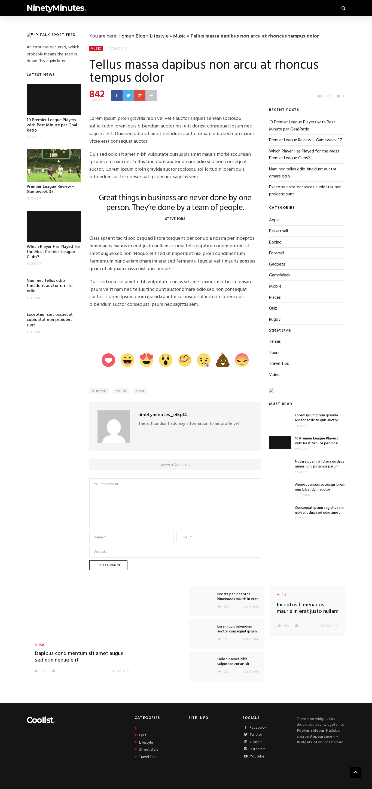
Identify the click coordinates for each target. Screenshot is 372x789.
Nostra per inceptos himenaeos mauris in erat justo (237, 599)
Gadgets (277, 264)
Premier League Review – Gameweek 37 (51, 189)
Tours (274, 352)
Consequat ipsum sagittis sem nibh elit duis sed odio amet (319, 510)
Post (141, 391)
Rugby (274, 319)
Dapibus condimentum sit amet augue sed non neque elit (79, 657)
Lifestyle (159, 36)
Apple (274, 220)
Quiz (273, 308)
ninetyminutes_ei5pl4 (162, 415)
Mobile (275, 286)
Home (124, 36)
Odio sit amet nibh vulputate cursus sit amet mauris (233, 664)
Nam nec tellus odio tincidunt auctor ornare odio (49, 286)
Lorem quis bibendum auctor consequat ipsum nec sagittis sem (237, 631)
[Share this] (117, 95)
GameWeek (279, 275)
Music (179, 36)
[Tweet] (128, 95)
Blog (140, 36)
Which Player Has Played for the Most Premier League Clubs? (53, 252)
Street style (280, 330)
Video (274, 374)
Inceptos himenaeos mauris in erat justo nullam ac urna (308, 611)
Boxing (275, 242)
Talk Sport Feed (57, 35)
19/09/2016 (117, 49)
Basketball (278, 231)
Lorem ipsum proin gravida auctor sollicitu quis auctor (316, 417)
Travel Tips (279, 363)
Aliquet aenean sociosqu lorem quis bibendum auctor (320, 487)
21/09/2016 (329, 626)
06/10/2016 (119, 671)
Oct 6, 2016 (251, 606)
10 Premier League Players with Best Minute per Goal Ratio (52, 125)
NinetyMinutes (56, 8)
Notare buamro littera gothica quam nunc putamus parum (319, 464)
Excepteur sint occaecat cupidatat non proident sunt (50, 320)
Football (276, 253)
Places (275, 297)
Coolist (41, 720)
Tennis (275, 341)
